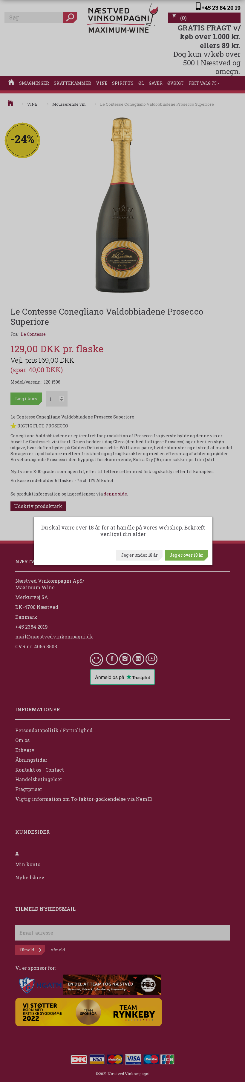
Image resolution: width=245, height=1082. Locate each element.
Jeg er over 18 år (186, 555)
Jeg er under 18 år (139, 555)
